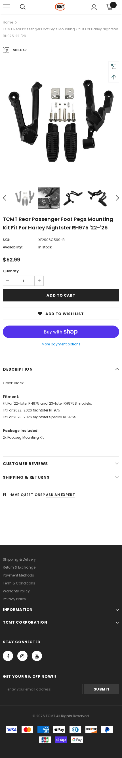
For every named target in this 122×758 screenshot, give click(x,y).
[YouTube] (37, 656)
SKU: (6, 239)
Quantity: (11, 271)
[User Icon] (94, 7)
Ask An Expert (60, 494)
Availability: (13, 247)
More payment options (61, 344)
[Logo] (60, 6)
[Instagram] (22, 656)
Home (8, 22)
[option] (61, 121)
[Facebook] (8, 656)
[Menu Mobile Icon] (6, 7)
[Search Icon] (23, 7)
